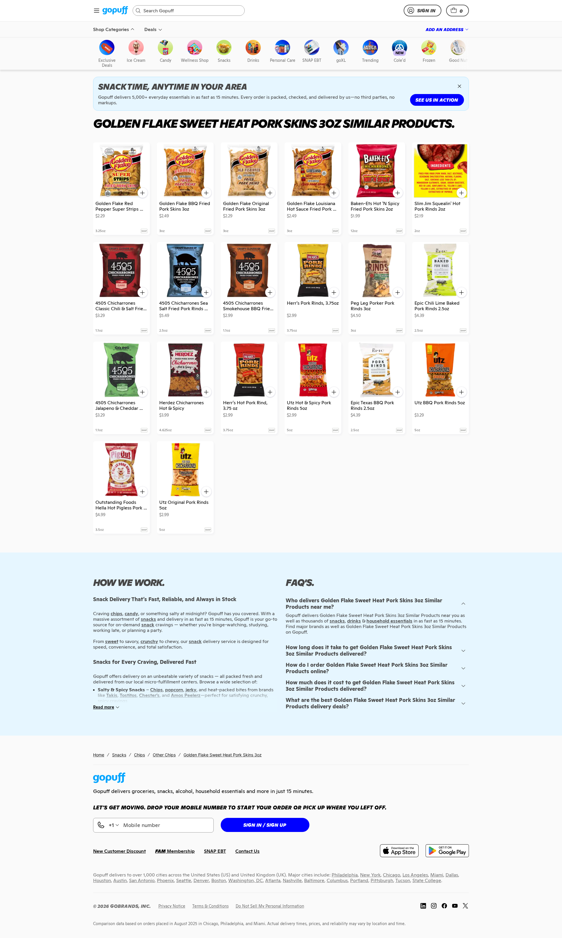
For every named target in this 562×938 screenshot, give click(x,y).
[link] (115, 10)
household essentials (389, 621)
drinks (354, 621)
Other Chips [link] (164, 754)
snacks (337, 621)
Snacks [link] (119, 754)
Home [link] (98, 754)
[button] (457, 10)
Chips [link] (139, 754)
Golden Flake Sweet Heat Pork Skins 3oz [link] (223, 754)
